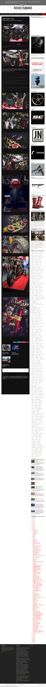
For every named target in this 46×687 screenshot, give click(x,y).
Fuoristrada (36, 262)
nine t (33, 321)
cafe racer (15, 20)
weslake (33, 455)
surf (43, 447)
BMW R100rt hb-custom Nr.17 (37, 550)
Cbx (40, 352)
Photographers (34, 267)
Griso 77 (34, 558)
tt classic (40, 450)
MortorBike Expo (38, 399)
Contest (33, 287)
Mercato (33, 397)
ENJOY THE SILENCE (36, 577)
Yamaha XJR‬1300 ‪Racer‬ (36, 567)
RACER (41, 295)
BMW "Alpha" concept (38, 477)
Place (32, 315)
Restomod (41, 276)
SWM (41, 337)
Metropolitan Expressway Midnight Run (38, 562)
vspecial (36, 453)
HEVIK (33, 393)
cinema (37, 374)
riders (33, 436)
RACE (36, 259)
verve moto (33, 351)
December (34, 530)
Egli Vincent (33, 354)
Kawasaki (33, 261)
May (33, 537)
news (40, 315)
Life (42, 256)
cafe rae (36, 414)
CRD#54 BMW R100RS (36, 587)
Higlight (33, 365)
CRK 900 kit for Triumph (36, 573)
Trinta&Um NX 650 (35, 599)
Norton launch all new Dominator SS (38, 614)
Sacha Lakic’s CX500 (36, 620)
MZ (38, 396)
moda (37, 377)
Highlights (33, 323)
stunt (37, 445)
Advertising (26, 14)
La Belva (34, 592)
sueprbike (41, 445)
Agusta (39, 360)
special (40, 293)
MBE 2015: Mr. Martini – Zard (37, 619)
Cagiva (42, 326)
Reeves (33, 405)
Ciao (35, 388)
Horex (42, 354)
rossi (40, 436)
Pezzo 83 (34, 601)
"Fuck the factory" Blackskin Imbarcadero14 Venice (37, 615)
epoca (37, 425)
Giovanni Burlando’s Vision (37, 595)
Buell (36, 275)
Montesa (40, 335)
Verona (41, 357)
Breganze (33, 352)
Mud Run (33, 357)
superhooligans (34, 447)
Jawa (36, 394)
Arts (38, 258)
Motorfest (37, 343)
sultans (37, 324)
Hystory (33, 355)
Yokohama (41, 346)
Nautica (33, 402)
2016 (33, 528)
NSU (36, 366)
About (6, 14)
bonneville (36, 320)
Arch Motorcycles (40, 340)
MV (37, 278)
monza (33, 379)
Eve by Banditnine (35, 586)
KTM (37, 276)
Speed (33, 320)
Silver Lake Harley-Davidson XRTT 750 (38, 556)
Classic (33, 279)
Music (41, 262)
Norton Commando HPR (36, 568)
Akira (32, 383)
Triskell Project (11, 14)
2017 (33, 527)
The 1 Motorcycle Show (36, 542)
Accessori (33, 264)
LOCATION (41, 270)
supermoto (39, 447)
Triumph (33, 253)
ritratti (33, 380)
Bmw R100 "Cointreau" (36, 607)
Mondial (37, 323)
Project (40, 273)
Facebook (31, 14)
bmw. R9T (36, 290)
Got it (26, 4)
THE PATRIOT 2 (35, 548)
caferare (33, 416)
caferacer (41, 323)
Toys (34, 284)
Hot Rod (40, 393)
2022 (33, 521)
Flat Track (38, 267)
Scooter (37, 273)
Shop (22, 14)
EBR (32, 391)
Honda (18, 20)
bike (37, 289)
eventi (33, 262)
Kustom (40, 261)
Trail (32, 410)
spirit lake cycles (34, 444)
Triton (40, 289)
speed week (38, 442)
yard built (33, 456)
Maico (41, 396)
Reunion (33, 337)
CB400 (36, 385)
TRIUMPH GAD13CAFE (36, 543)
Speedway (33, 408)
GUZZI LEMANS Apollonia (36, 618)
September (34, 533)
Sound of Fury (35, 608)
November (34, 531)
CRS (40, 292)
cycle (41, 422)
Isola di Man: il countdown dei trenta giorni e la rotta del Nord (15, 353)
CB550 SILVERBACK (36, 628)
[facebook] (37, 684)
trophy (37, 450)
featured (39, 427)
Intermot (33, 394)
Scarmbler (33, 281)
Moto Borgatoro (35, 603)
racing (37, 281)
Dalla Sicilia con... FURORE (37, 572)
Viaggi (37, 310)
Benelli (33, 298)
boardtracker (33, 413)
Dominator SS (35, 564)
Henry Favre (38, 354)
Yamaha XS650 (35, 571)
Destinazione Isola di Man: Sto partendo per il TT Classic (6, 365)
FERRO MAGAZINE (34, 312)
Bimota (37, 292)
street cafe (33, 349)
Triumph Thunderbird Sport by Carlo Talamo (38, 582)
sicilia (36, 439)
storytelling (33, 445)
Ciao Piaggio (39, 363)
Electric (36, 287)
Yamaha (39, 256)
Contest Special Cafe (35, 307)
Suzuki (37, 261)
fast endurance (34, 427)
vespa (37, 351)
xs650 (40, 455)
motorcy (37, 433)
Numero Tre (40, 402)
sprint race (33, 310)
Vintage (33, 259)
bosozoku (38, 413)
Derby (42, 388)
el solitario (33, 425)
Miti (40, 264)
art (32, 284)
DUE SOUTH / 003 (35, 559)
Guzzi (41, 258)
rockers (36, 380)
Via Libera (34, 596)
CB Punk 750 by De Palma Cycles (38, 632)
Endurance (36, 270)
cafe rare (40, 414)
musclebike (41, 433)
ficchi (32, 428)
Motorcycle (20, 20)
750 (35, 360)
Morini (33, 293)
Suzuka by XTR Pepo (36, 600)
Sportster (33, 346)
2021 (33, 522)
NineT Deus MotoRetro (36, 557)
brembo (42, 413)
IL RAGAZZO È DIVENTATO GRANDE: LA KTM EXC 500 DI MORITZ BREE (39, 487)
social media (38, 441)
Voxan (38, 304)
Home (3, 14)
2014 (33, 634)
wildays (37, 455)
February (34, 540)
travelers (33, 450)
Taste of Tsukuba (38, 369)
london (33, 431)
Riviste (39, 279)
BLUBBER (34, 563)
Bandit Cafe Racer (35, 606)
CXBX (32, 388)
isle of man (33, 377)
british (33, 414)
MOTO (35, 306)
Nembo (39, 366)
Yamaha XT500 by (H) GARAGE (37, 585)
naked (39, 379)
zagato (37, 456)
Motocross (33, 343)
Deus (39, 332)
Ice (42, 393)
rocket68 (36, 436)
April (33, 538)
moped (33, 340)
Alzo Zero (36, 383)
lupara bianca (37, 431)
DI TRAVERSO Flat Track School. (38, 626)
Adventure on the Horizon (36, 622)
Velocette (37, 371)
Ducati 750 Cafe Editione (36, 623)
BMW (32, 258)
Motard (39, 275)
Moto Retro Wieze (35, 593)
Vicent (38, 309)
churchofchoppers (37, 419)
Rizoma (40, 405)
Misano (42, 397)
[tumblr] (42, 684)
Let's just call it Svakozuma (37, 617)
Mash (39, 355)
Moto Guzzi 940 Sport (36, 575)
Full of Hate (36, 482)
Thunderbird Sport (38, 408)
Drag (40, 310)
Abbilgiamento (34, 309)
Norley (36, 402)
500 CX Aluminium (35, 552)
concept (33, 324)
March (34, 539)
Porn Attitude (35, 554)
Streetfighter (37, 298)
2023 (33, 520)
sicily (39, 439)
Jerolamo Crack (35, 625)
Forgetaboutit (40, 391)
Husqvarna (33, 289)
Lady (32, 396)
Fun (36, 335)
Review (36, 405)
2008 (33, 641)
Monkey (33, 366)
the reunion (41, 380)
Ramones (33, 318)
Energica (35, 391)
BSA (35, 279)
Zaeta (40, 307)
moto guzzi (42, 298)
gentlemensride (40, 428)
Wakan (33, 338)
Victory (42, 371)
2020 (33, 523)
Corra (40, 278)
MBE (32, 306)
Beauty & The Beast (36, 551)
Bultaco (37, 352)
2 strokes (39, 382)
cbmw (33, 419)
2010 (33, 639)
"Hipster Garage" (35, 602)
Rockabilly (41, 290)
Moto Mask (34, 560)
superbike (33, 292)
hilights (36, 430)
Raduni (36, 293)
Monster (33, 399)
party (42, 379)
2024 (33, 519)
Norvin (41, 343)
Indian (41, 284)
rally (35, 321)
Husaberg (37, 365)
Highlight (40, 253)
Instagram (35, 14)
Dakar (36, 332)
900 (40, 351)
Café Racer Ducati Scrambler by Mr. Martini (38, 605)
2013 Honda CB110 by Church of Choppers (37, 580)
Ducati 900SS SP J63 (36, 624)
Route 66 (33, 369)
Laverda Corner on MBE (36, 612)
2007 (33, 642)
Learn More (22, 4)
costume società (34, 422)
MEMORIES (34, 574)
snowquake (33, 441)
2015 (33, 529)
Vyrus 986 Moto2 (35, 627)
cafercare (41, 416)
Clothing (33, 332)
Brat (35, 304)
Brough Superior (34, 326)
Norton (37, 264)
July (33, 535)
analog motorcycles (38, 338)
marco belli (33, 433)
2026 (33, 517)
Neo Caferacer (34, 368)
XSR (36, 329)
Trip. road (37, 346)
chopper (33, 374)
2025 (33, 518)
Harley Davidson (34, 256)
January (34, 633)
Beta (39, 383)
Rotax (41, 368)
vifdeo (33, 453)
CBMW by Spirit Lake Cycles (37, 578)
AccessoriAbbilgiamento (35, 295)
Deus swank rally (34, 334)
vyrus (40, 453)
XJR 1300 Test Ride (35, 553)
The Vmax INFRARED (36, 591)
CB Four (33, 270)
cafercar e (37, 416)
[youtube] (44, 684)
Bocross (36, 492)
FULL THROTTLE (35, 621)
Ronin (38, 368)
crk (38, 422)
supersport (38, 349)
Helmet (36, 393)
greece (33, 430)
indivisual (36, 315)
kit (42, 430)
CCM (38, 326)
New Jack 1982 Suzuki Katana (37, 583)
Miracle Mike (37, 397)
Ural (35, 410)
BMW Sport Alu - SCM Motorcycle (38, 597)
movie (32, 304)
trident (33, 360)
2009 (33, 640)
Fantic (39, 334)
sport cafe (39, 444)
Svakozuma (34, 598)
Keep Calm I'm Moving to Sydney (38, 584)
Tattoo (33, 275)
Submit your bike (17, 14)
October (34, 532)
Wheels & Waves (34, 301)
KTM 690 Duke (35, 541)
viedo (36, 382)
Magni (36, 355)
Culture (39, 388)
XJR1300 (33, 329)
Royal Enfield (33, 276)
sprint (39, 321)
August (34, 534)
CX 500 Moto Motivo (36, 594)
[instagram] (38, 684)
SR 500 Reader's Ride (36, 576)
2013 (33, 635)
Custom (33, 290)
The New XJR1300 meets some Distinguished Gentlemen (37, 566)
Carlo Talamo (34, 363)
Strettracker (40, 287)
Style (35, 258)
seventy (33, 439)
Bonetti (33, 385)
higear (41, 320)
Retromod (37, 357)
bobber (42, 304)
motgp (36, 379)
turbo (36, 340)
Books (38, 284)
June (33, 536)
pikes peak (40, 318)
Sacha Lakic (19, 44)
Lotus (35, 396)
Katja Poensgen (41, 394)
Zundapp (38, 410)
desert (37, 318)
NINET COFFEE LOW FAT (36, 549)
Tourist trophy (34, 278)
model (40, 377)
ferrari (43, 427)
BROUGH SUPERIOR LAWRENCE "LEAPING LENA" (5, 353)
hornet (40, 430)
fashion (40, 374)
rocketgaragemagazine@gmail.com (9, 652)
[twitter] (40, 684)
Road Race (37, 337)
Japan (39, 312)
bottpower (39, 329)
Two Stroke (33, 371)
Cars (39, 259)
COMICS (33, 273)
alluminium (33, 411)
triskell (33, 382)
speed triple (33, 442)
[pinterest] (41, 684)
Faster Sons (33, 335)
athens (38, 411)
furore (36, 428)
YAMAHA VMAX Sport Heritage (37, 613)
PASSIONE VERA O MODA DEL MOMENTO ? (37, 570)
